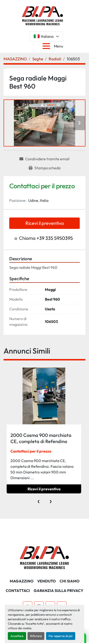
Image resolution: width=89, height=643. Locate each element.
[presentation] (38, 500)
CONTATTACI (18, 590)
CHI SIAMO (70, 581)
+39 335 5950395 (55, 238)
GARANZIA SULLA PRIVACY (58, 590)
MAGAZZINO (21, 581)
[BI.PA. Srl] (44, 557)
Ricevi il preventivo (44, 223)
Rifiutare (36, 636)
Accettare (16, 636)
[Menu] (47, 46)
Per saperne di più (61, 636)
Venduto (46, 581)
